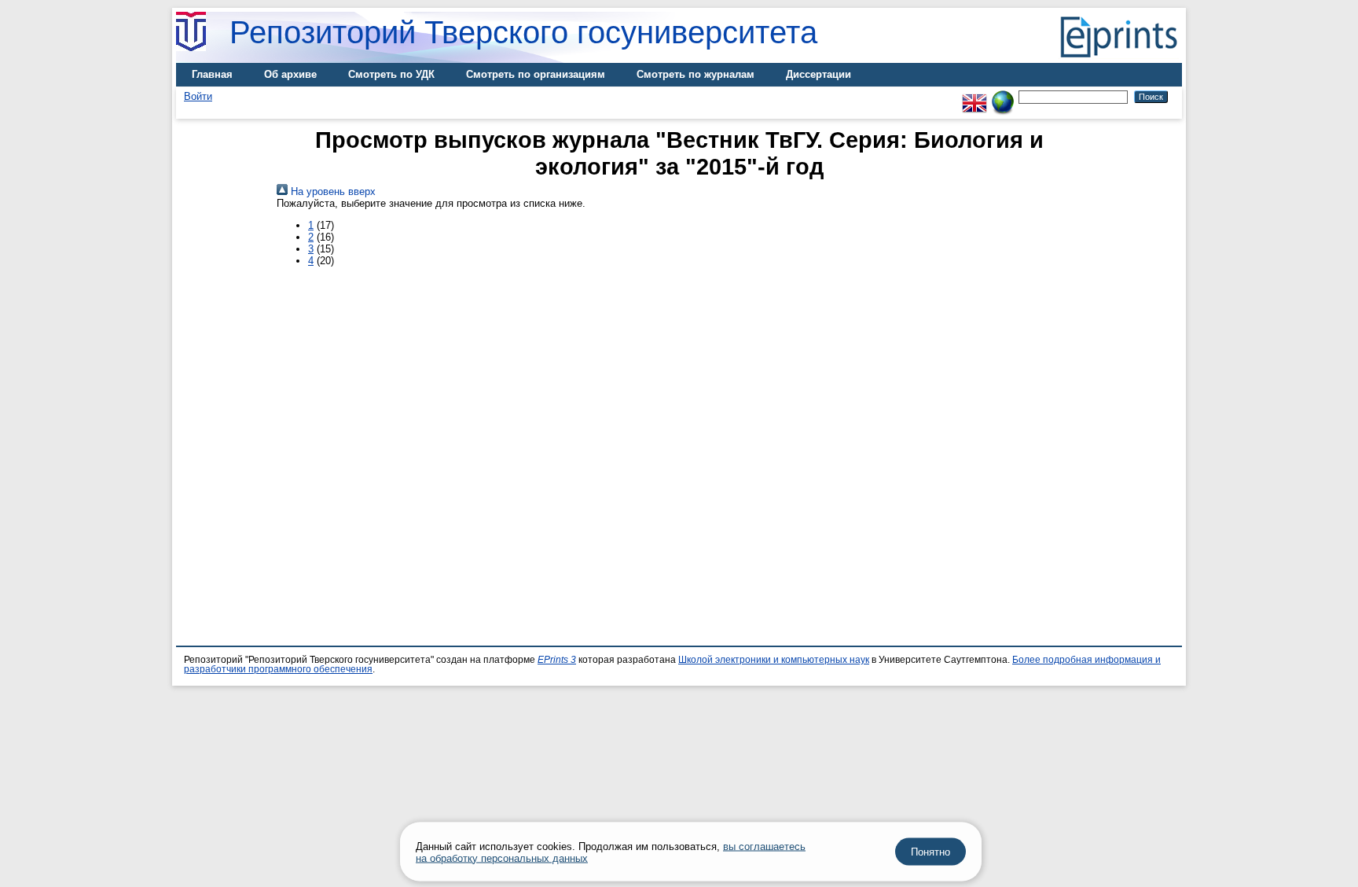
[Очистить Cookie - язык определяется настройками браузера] (1002, 96)
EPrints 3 (557, 659)
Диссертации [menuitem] (818, 74)
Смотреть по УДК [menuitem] (391, 74)
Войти (198, 96)
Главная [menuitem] (212, 74)
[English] (974, 96)
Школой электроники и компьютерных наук (773, 659)
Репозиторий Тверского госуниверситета (523, 32)
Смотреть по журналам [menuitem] (695, 74)
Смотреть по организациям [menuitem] (535, 74)
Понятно (930, 852)
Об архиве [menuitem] (290, 74)
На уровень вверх (332, 191)
